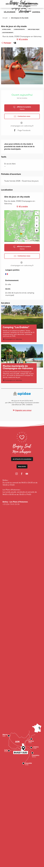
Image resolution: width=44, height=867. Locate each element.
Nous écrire (22, 466)
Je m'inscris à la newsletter (22, 459)
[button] (9, 12)
